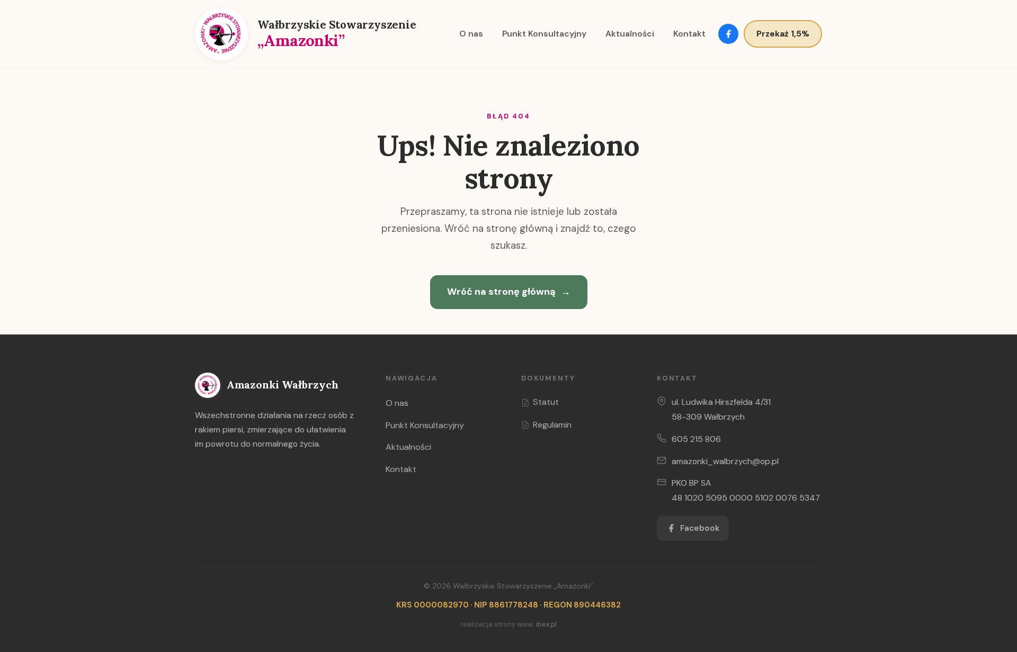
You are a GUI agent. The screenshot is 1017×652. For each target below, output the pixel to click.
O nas (471, 33)
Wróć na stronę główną (508, 291)
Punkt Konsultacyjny (544, 33)
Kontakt (689, 33)
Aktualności (629, 33)
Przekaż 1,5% (782, 33)
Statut (546, 402)
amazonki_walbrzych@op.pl (725, 461)
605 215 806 (696, 439)
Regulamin (552, 424)
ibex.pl (546, 624)
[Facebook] (728, 34)
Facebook (699, 528)
